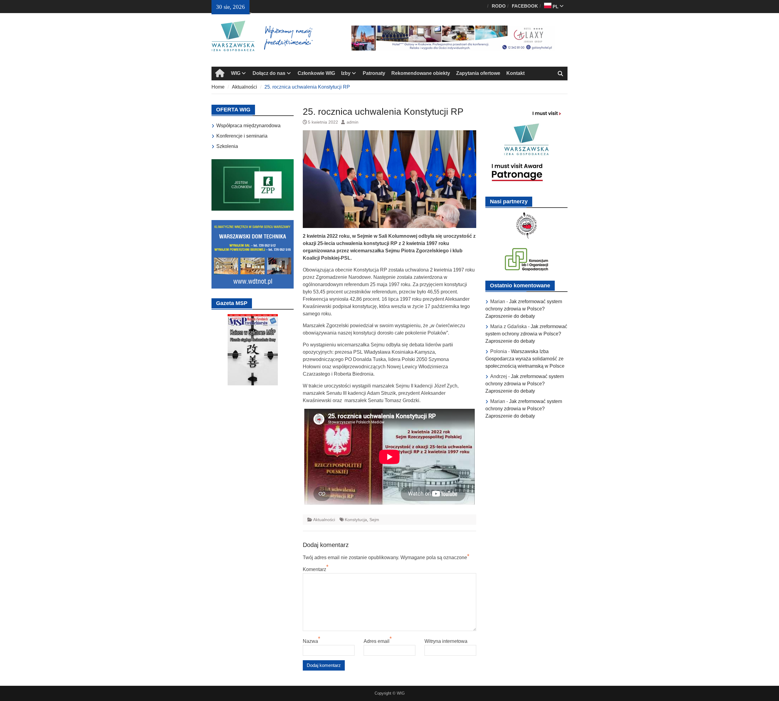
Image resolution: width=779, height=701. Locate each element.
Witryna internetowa (445, 641)
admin (352, 122)
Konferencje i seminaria (241, 135)
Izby (346, 73)
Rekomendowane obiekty (420, 73)
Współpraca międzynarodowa (248, 125)
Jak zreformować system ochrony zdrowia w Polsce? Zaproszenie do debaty (523, 309)
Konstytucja (356, 519)
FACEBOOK (525, 6)
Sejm (374, 519)
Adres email (377, 641)
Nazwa (310, 641)
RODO (499, 6)
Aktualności (324, 519)
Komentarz (314, 569)
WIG (235, 73)
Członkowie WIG (316, 73)
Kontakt (515, 73)
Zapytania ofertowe (478, 73)
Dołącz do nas (269, 73)
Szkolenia (227, 146)
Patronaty (374, 73)
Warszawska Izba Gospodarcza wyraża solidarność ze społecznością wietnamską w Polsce (524, 359)
